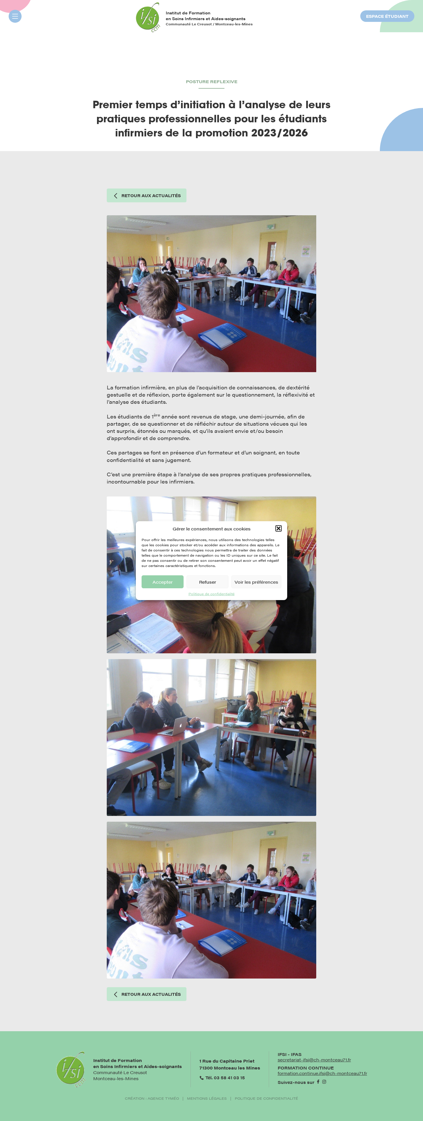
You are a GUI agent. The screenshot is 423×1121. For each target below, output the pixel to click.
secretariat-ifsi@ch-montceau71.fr (314, 1060)
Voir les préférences (256, 581)
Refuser (207, 581)
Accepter (163, 581)
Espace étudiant (387, 16)
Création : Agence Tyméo (152, 1098)
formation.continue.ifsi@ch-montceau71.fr (322, 1073)
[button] (278, 528)
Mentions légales (207, 1098)
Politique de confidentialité (211, 593)
